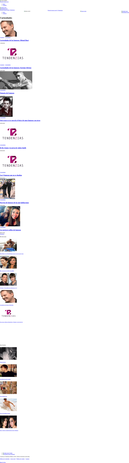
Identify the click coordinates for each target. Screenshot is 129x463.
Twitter (10, 453)
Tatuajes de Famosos (7, 93)
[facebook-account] (4, 8)
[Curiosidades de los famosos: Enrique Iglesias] (12, 63)
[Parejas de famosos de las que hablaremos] (7, 198)
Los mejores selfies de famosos (10, 230)
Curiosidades (8, 37)
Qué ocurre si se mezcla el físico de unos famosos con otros (20, 120)
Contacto (5, 5)
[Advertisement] (64, 333)
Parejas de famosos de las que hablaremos (14, 202)
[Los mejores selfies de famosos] (10, 226)
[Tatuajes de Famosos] (16, 89)
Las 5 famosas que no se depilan (11, 175)
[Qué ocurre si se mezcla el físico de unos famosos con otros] (6, 116)
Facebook (12, 454)
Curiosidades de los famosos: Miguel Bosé (14, 40)
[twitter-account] (3, 7)
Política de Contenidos (5, 458)
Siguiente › (2, 234)
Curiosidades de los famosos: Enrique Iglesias (15, 68)
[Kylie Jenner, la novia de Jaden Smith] (12, 143)
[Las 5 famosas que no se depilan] (12, 171)
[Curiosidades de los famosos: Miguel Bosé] (8, 36)
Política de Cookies (20, 458)
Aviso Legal (13, 458)
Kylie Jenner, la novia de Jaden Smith (13, 148)
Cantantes (2, 37)
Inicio (4, 4)
